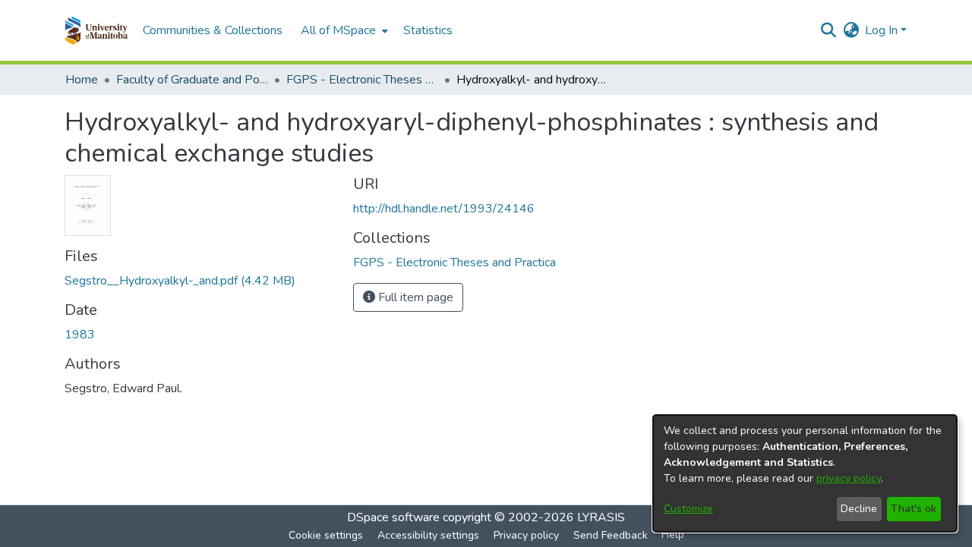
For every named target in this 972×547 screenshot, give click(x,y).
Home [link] (81, 79)
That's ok (913, 508)
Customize (688, 508)
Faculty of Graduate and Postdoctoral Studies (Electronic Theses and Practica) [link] (192, 79)
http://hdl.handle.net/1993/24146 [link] (444, 208)
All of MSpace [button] (338, 30)
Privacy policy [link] (526, 535)
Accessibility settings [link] (428, 535)
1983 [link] (80, 334)
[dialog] (805, 473)
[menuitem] (343, 30)
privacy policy (848, 478)
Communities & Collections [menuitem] (212, 30)
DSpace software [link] (393, 517)
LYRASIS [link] (601, 517)
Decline (859, 508)
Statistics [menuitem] (428, 30)
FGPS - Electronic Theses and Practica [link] (362, 79)
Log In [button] (883, 30)
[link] (180, 280)
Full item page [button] (414, 297)
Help (672, 534)
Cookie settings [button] (326, 535)
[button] (96, 30)
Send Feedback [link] (610, 535)
